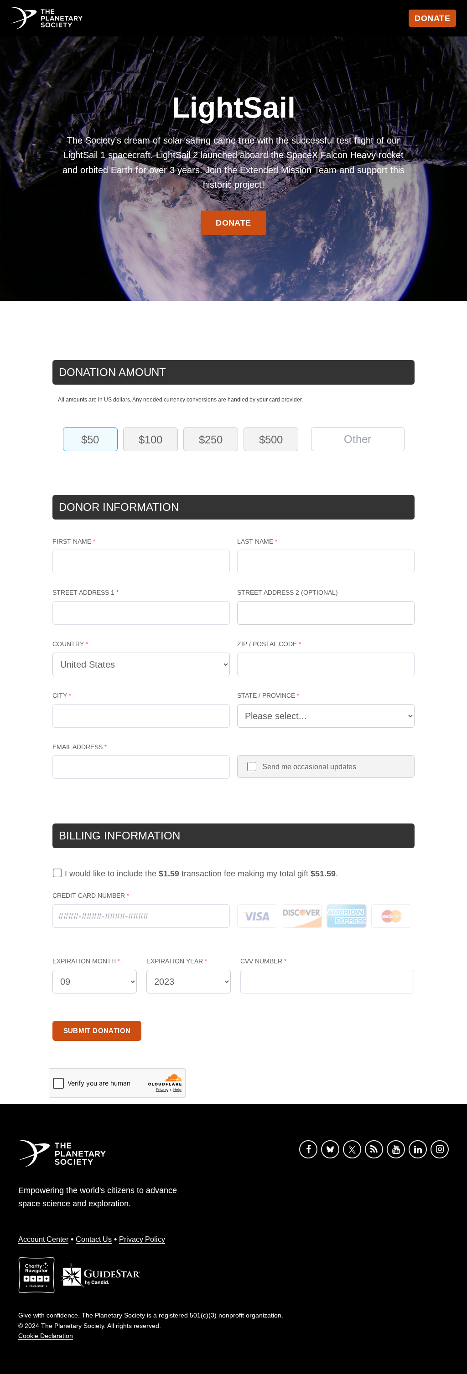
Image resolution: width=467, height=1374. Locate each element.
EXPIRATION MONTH (84, 961)
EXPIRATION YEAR (174, 961)
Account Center (43, 1239)
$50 (90, 439)
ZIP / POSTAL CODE (267, 644)
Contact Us (94, 1239)
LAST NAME (255, 541)
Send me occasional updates (309, 767)
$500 (271, 439)
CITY (59, 695)
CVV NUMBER (261, 961)
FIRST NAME (71, 541)
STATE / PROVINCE (266, 695)
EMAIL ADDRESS (77, 747)
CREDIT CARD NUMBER (88, 895)
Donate (432, 18)
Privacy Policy (142, 1239)
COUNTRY (68, 644)
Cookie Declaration (45, 1335)
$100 (150, 439)
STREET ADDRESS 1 (83, 592)
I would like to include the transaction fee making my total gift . (201, 873)
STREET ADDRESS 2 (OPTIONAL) (287, 592)
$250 (211, 439)
